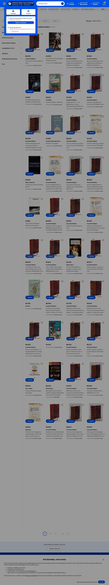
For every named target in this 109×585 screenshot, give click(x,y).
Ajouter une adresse (20, 22)
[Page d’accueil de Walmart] (4, 3)
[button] (83, 3)
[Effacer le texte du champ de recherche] (58, 3)
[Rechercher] (62, 3)
